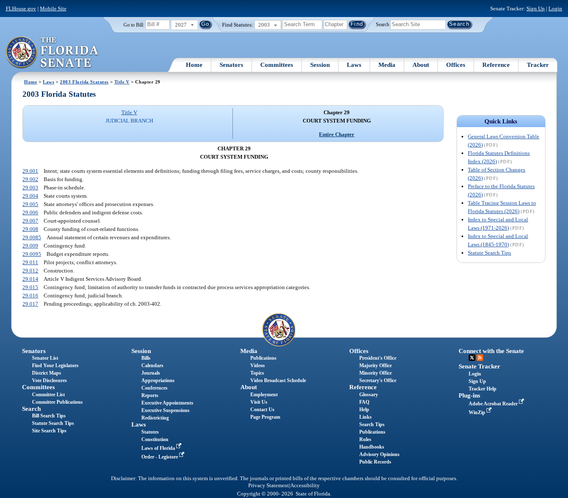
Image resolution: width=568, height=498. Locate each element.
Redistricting (155, 418)
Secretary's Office (377, 380)
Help (364, 409)
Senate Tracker (479, 366)
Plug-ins (469, 395)
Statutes (150, 432)
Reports (149, 395)
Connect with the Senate (491, 351)
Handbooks (371, 447)
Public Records (375, 462)
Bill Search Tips (49, 416)
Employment (264, 394)
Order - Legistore (160, 457)
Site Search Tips (49, 431)
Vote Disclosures (49, 380)
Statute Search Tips (489, 253)
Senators (231, 64)
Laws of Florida (158, 448)
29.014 (30, 279)
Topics (257, 373)
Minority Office (375, 373)
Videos (257, 365)
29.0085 (31, 237)
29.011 (30, 262)
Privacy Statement (268, 485)
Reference (496, 64)
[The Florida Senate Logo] (52, 53)
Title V (122, 81)
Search (382, 24)
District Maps (46, 373)
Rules (365, 439)
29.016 (30, 295)
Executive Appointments (167, 403)
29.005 (30, 204)
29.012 (30, 270)
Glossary (368, 394)
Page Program (265, 417)
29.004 (30, 196)
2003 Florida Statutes (84, 81)
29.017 (30, 304)
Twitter (472, 357)
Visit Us (258, 402)
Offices (455, 64)
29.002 (30, 179)
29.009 (30, 246)
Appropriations (158, 380)
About (420, 64)
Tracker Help (482, 389)
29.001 (30, 171)
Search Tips (372, 424)
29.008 (30, 229)
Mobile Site (53, 8)
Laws (354, 64)
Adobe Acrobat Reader (494, 404)
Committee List (48, 394)
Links (365, 417)
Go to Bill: (133, 24)
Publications (263, 358)
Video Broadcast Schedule (278, 380)
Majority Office (375, 365)
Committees (276, 64)
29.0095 (31, 254)
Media (386, 64)
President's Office (377, 358)
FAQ (364, 402)
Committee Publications (57, 402)
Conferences (154, 388)
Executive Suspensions (165, 410)
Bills (146, 358)
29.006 (30, 212)
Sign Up (535, 8)
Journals (150, 373)
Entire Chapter (336, 134)
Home (194, 64)
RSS (480, 357)
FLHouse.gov (21, 8)
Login (555, 8)
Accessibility (305, 485)
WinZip (478, 412)
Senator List (45, 358)
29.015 (30, 287)
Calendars (152, 365)
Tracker (538, 64)
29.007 (30, 221)
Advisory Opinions (379, 454)
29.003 (30, 187)
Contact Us (262, 409)
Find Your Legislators (55, 365)
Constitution (154, 439)
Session (320, 64)
